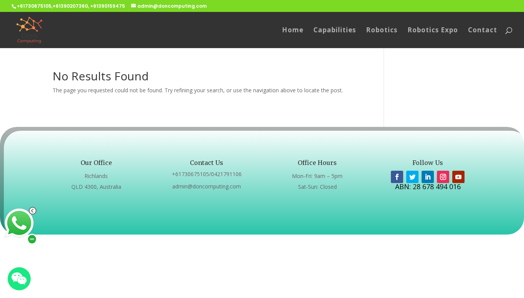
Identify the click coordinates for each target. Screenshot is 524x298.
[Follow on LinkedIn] (428, 177)
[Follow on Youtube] (458, 177)
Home (292, 30)
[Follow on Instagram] (443, 177)
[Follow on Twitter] (412, 177)
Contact (482, 30)
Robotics (381, 30)
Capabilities (334, 30)
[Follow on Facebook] (397, 177)
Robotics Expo (432, 30)
